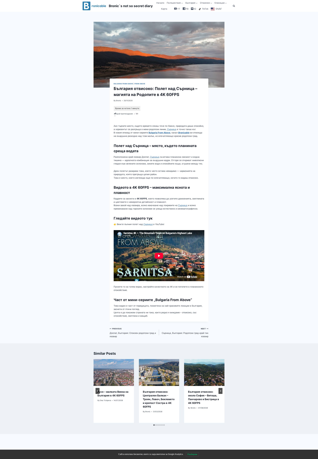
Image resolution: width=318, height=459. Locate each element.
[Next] (220, 391)
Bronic (118, 101)
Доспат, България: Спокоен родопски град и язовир (133, 333)
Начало (160, 3)
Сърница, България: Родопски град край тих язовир (185, 333)
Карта (164, 9)
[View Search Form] (234, 6)
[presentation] (114, 372)
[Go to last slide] (97, 391)
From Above (140, 84)
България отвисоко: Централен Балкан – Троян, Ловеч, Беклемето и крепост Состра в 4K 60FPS (159, 399)
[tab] (154, 425)
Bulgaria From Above (123, 84)
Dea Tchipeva (105, 400)
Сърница (171, 129)
